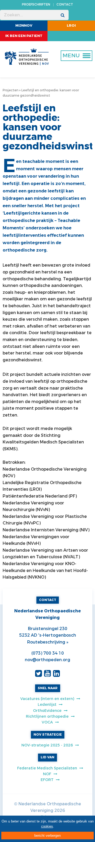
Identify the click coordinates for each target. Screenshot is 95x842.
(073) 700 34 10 (47, 653)
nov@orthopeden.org (47, 660)
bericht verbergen (47, 836)
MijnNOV (23, 25)
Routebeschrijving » (47, 642)
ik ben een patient (23, 36)
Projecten (10, 90)
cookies (47, 826)
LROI (71, 25)
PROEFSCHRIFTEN (36, 4)
